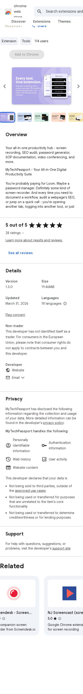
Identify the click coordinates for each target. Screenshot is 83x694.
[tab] (19, 21)
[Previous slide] (4, 86)
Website (18, 370)
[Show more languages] (65, 303)
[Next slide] (78, 86)
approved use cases (30, 491)
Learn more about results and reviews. (34, 240)
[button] (41, 86)
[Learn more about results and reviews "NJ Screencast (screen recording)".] (59, 618)
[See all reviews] (21, 252)
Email (16, 378)
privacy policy (53, 423)
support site (61, 548)
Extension (9, 41)
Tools (26, 41)
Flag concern (15, 315)
